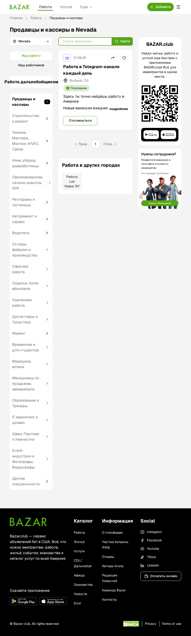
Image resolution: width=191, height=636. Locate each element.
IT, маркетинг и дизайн (25, 420)
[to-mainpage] (28, 522)
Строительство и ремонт (25, 118)
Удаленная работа (22, 302)
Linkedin (153, 565)
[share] (113, 58)
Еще (84, 6)
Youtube (153, 548)
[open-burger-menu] (178, 7)
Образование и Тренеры (25, 403)
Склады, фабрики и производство (24, 250)
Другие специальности (26, 481)
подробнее (118, 109)
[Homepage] (19, 7)
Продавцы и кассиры (23, 102)
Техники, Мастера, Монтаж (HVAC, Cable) (25, 141)
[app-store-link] (52, 601)
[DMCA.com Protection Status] (131, 624)
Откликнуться (80, 120)
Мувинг (18, 333)
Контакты (109, 599)
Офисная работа (20, 269)
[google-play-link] (23, 601)
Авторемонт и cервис (24, 219)
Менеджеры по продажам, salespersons (25, 384)
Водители (20, 232)
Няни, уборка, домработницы (25, 163)
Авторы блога (112, 566)
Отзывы (108, 557)
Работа (45, 6)
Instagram (154, 532)
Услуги (66, 6)
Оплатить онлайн (163, 576)
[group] (31, 60)
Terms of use (171, 624)
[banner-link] (159, 179)
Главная (16, 18)
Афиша (79, 575)
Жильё (79, 542)
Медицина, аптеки (21, 364)
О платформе (112, 532)
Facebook (154, 540)
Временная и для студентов (25, 347)
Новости (80, 594)
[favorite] (124, 58)
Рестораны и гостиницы (23, 202)
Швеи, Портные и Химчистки (25, 436)
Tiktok (151, 557)
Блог (77, 603)
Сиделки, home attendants (25, 286)
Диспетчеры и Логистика (25, 319)
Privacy (150, 624)
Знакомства (83, 585)
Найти (125, 41)
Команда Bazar (114, 590)
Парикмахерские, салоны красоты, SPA (27, 183)
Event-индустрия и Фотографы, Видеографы (23, 459)
